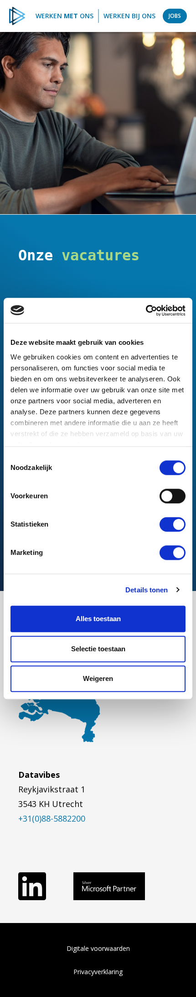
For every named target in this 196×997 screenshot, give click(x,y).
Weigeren (98, 678)
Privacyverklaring (98, 971)
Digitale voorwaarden (98, 948)
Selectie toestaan (98, 649)
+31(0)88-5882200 (51, 818)
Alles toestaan (98, 618)
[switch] (173, 496)
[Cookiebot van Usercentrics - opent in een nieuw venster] (146, 311)
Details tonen (146, 590)
